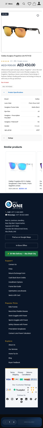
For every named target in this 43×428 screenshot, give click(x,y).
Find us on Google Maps (21, 237)
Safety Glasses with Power (18, 324)
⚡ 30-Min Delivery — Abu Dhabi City (21, 254)
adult (37, 130)
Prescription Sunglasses (17, 329)
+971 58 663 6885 (22, 215)
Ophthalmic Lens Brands (17, 291)
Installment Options (16, 282)
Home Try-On (13, 354)
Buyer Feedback (14, 362)
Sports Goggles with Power (18, 320)
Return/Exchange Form (17, 273)
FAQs (10, 269)
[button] (3, 172)
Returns (29, 372)
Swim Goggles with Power (18, 316)
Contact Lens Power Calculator (20, 333)
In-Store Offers (21, 245)
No (38, 116)
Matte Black (35, 107)
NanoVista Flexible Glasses (18, 311)
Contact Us (13, 264)
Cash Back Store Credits (17, 278)
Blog (10, 358)
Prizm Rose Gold (34, 103)
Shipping (15, 375)
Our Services (13, 349)
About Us (12, 345)
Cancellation (26, 375)
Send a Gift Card (14, 295)
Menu (10, 4)
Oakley (37, 99)
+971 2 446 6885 (17, 212)
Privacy (20, 372)
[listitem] (21, 172)
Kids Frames (13, 307)
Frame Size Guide (15, 286)
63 (38, 111)
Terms (12, 372)
